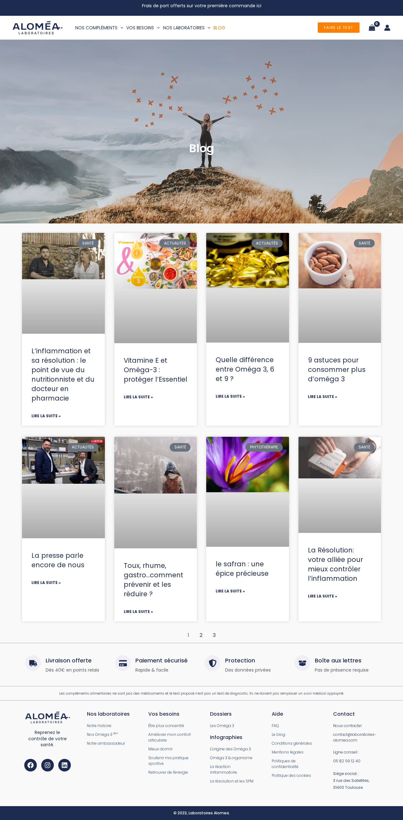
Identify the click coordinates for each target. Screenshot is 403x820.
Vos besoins (140, 28)
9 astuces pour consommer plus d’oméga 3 (337, 369)
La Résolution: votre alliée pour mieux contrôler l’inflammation (335, 564)
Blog (219, 28)
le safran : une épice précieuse (242, 568)
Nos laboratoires (184, 28)
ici (259, 6)
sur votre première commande (221, 6)
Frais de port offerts (164, 6)
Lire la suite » (46, 416)
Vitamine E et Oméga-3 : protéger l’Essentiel (155, 370)
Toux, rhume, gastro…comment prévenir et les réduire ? (153, 579)
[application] (120, 27)
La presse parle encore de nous (57, 560)
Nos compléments (96, 28)
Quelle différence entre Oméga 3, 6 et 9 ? (245, 369)
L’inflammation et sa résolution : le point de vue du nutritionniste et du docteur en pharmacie (62, 374)
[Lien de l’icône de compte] (387, 28)
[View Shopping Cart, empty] (372, 27)
